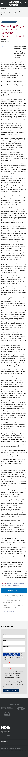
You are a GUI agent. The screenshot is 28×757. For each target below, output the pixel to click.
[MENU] (2, 3)
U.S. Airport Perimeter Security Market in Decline (12, 601)
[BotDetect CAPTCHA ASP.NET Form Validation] (11, 654)
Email (4, 9)
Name (5, 634)
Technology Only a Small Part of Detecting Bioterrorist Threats (12, 13)
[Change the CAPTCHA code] (21, 653)
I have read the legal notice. (12, 687)
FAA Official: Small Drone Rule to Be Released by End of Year (13, 606)
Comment (6, 646)
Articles (9, 11)
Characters (6, 663)
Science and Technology (12, 585)
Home (2, 11)
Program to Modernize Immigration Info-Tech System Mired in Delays (13, 596)
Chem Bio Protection (12, 584)
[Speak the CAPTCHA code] (21, 655)
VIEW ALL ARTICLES (9, 611)
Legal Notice (7, 669)
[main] (14, 357)
